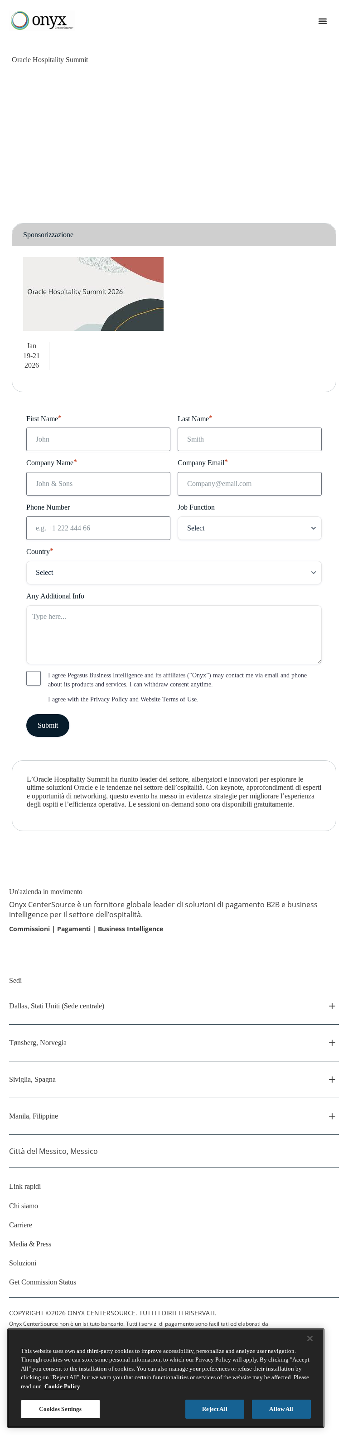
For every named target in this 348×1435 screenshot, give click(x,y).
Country (39, 551)
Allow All (281, 1409)
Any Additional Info (55, 596)
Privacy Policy (109, 699)
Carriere (20, 1225)
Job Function (196, 507)
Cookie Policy (62, 1386)
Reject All (214, 1409)
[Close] (310, 1338)
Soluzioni (22, 1263)
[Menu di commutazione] (323, 21)
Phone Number (48, 507)
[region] (165, 1378)
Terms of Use (179, 699)
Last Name (195, 418)
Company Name (51, 462)
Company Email (203, 462)
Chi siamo (23, 1206)
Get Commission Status (42, 1282)
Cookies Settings (60, 1409)
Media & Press (30, 1244)
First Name (44, 418)
